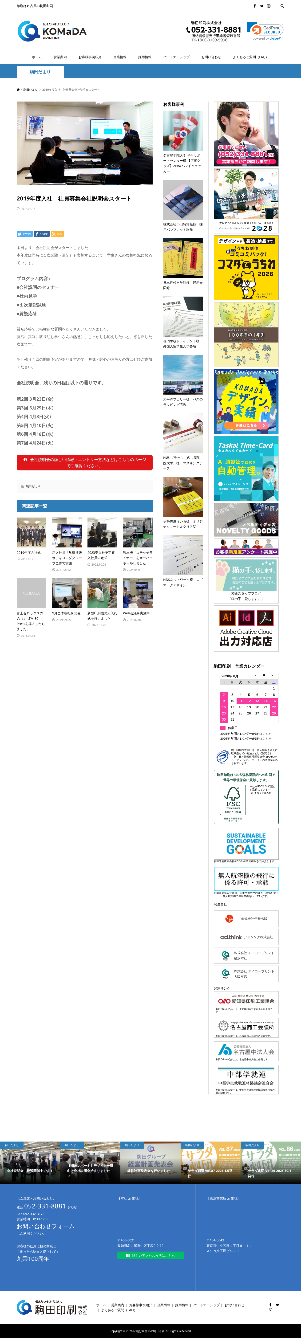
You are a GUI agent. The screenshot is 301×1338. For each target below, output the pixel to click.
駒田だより (40, 71)
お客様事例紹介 (90, 57)
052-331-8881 (45, 1206)
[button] (265, 31)
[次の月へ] (274, 676)
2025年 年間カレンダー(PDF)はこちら (246, 733)
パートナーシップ (176, 57)
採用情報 (144, 57)
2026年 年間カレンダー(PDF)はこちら (246, 738)
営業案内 (60, 57)
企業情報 (120, 57)
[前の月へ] (257, 676)
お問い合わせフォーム (46, 1226)
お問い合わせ (211, 57)
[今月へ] (265, 676)
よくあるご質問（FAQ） (251, 57)
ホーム (37, 57)
